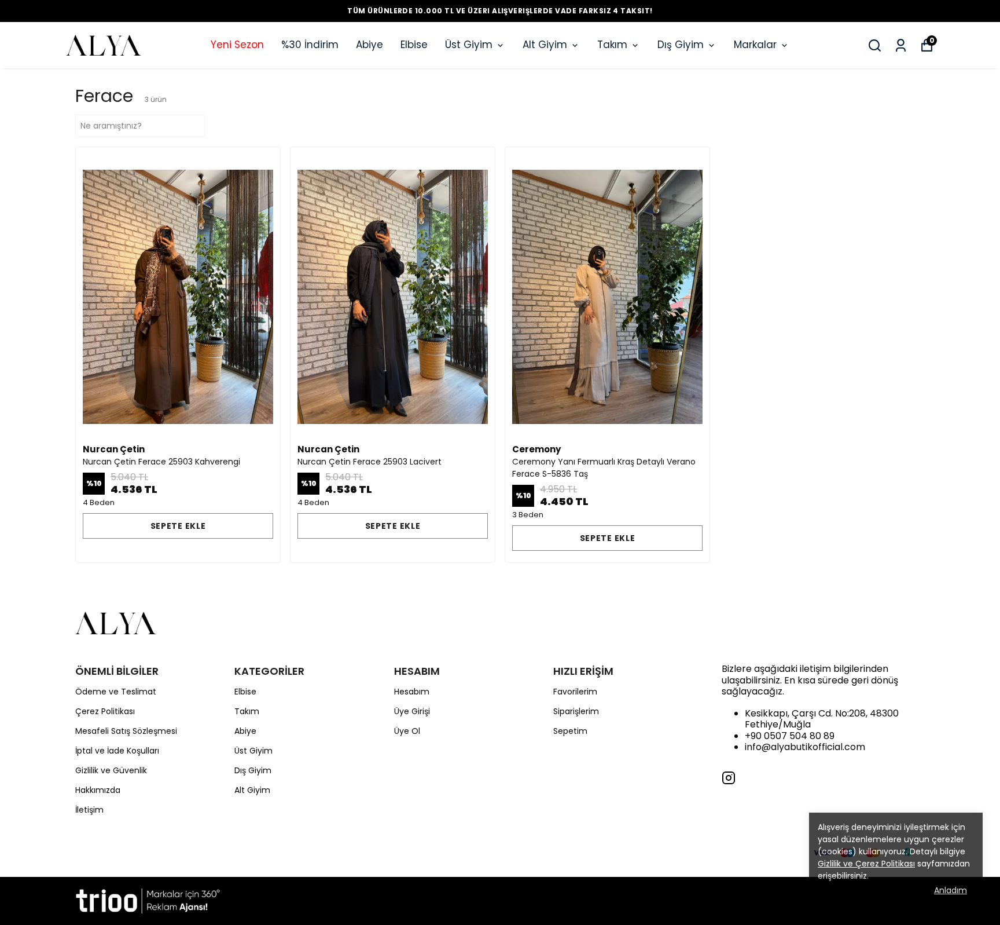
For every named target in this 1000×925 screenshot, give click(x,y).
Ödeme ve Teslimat (115, 691)
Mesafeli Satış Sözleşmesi (126, 731)
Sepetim (570, 731)
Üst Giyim (468, 45)
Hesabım (411, 691)
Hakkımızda (97, 790)
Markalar (755, 45)
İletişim (89, 810)
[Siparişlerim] (901, 45)
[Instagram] (729, 778)
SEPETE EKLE (178, 526)
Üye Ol (407, 731)
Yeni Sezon (237, 45)
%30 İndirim (310, 45)
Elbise (414, 45)
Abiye (369, 45)
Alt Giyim (545, 45)
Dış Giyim (680, 45)
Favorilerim (575, 691)
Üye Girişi (412, 711)
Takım (612, 45)
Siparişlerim (576, 711)
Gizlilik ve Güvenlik (111, 770)
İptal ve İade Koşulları (117, 750)
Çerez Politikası (105, 711)
